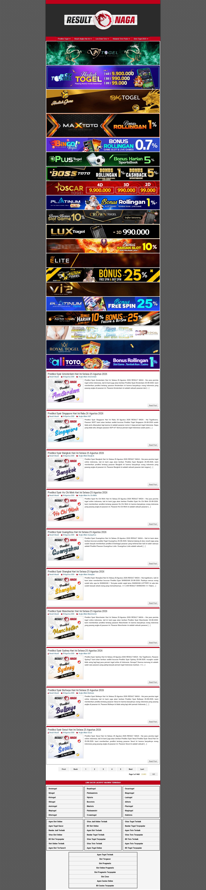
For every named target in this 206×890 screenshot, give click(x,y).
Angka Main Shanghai (87, 574)
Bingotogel (129, 793)
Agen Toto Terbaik (132, 830)
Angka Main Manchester (88, 614)
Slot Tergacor (105, 859)
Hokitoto (128, 815)
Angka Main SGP (85, 416)
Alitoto (128, 802)
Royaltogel (91, 789)
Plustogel (129, 806)
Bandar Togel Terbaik (95, 835)
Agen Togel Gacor (56, 826)
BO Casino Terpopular (105, 886)
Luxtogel (128, 797)
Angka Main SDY (85, 653)
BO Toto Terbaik (131, 839)
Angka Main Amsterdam (88, 377)
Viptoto (90, 797)
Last (142, 769)
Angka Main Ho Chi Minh (88, 495)
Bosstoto (91, 802)
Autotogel (53, 806)
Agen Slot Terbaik (94, 830)
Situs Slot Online (55, 835)
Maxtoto (90, 806)
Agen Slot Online (55, 821)
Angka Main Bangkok (86, 456)
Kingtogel (129, 811)
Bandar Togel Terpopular (135, 826)
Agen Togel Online (94, 848)
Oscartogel (129, 789)
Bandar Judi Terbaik (57, 830)
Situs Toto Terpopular (134, 835)
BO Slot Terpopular (56, 839)
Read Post (153, 405)
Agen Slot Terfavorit (57, 848)
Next (131, 769)
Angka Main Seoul (85, 733)
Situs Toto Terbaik (94, 843)
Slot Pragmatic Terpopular (105, 872)
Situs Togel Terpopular (96, 839)
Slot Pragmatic (105, 863)
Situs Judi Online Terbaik (97, 821)
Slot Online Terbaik (56, 843)
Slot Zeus (105, 876)
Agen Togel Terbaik (105, 855)
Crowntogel (91, 815)
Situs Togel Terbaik (133, 821)
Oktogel (52, 802)
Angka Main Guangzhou (87, 535)
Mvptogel (52, 811)
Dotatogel (53, 789)
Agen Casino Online (105, 881)
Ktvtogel (52, 797)
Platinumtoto (92, 793)
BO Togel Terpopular (133, 848)
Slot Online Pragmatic (105, 868)
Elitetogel (53, 815)
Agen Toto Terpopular (134, 843)
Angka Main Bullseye (86, 693)
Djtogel (52, 793)
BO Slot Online (93, 826)
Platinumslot (92, 811)
